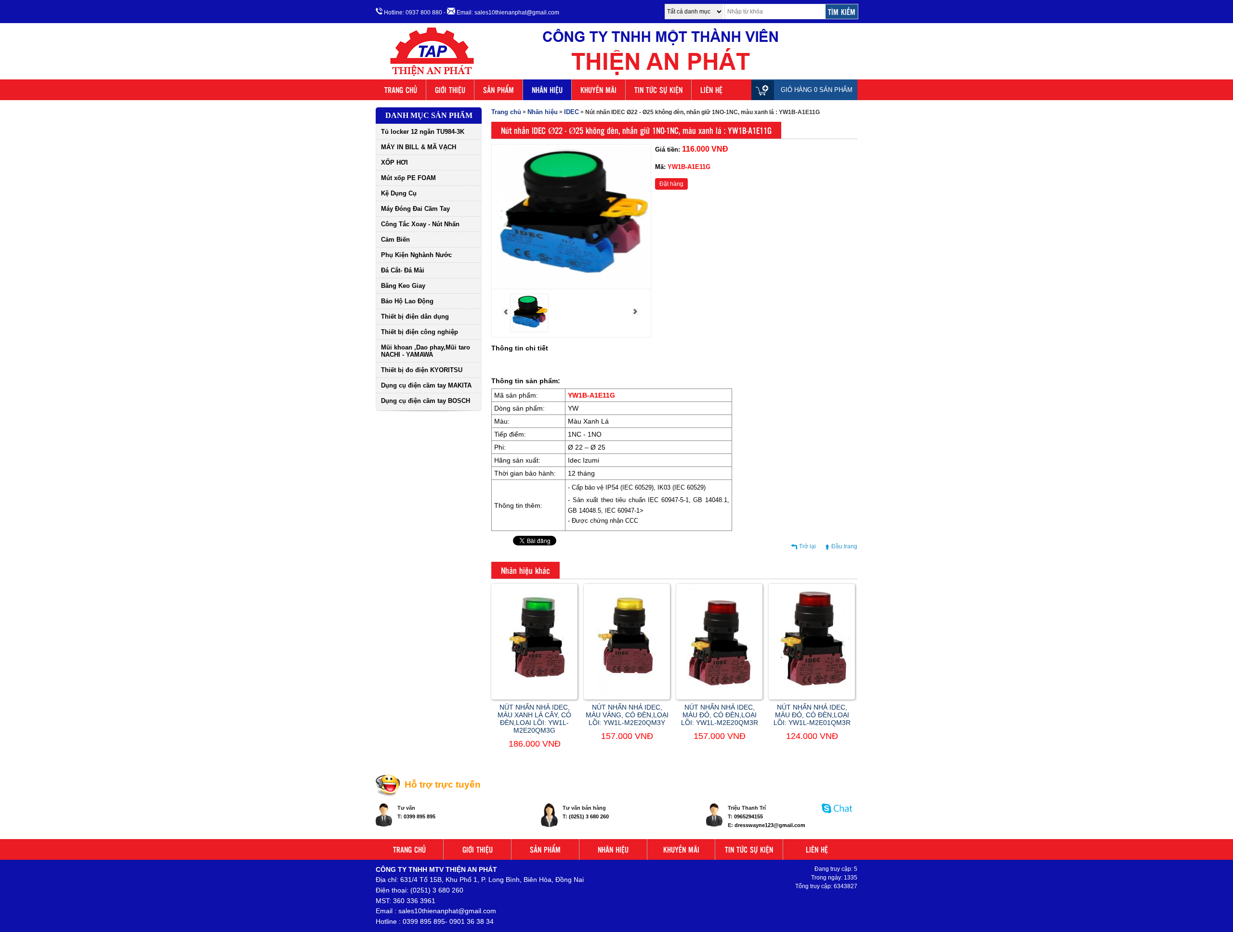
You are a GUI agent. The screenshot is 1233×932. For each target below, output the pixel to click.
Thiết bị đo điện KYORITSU (421, 370)
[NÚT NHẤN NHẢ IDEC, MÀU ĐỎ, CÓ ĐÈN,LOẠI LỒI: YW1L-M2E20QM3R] (719, 693)
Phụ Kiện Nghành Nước (416, 255)
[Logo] (616, 76)
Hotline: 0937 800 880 (412, 12)
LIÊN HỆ (711, 89)
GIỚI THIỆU (450, 89)
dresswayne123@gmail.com (770, 825)
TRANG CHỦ (400, 89)
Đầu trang (844, 546)
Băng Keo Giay (403, 285)
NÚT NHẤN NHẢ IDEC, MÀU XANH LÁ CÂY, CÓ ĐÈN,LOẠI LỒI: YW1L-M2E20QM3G (534, 718)
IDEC (571, 112)
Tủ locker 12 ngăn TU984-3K (422, 131)
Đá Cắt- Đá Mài (402, 270)
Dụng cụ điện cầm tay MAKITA (426, 385)
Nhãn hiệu (542, 112)
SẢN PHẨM (498, 89)
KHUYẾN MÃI (598, 89)
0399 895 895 (419, 816)
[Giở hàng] (765, 89)
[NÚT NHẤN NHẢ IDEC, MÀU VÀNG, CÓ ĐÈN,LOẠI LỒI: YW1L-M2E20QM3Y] (627, 693)
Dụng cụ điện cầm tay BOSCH (425, 400)
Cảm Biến (395, 239)
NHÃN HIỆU (547, 89)
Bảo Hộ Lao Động (407, 301)
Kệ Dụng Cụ (399, 193)
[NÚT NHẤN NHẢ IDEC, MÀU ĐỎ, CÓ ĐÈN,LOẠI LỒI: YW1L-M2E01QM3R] (812, 693)
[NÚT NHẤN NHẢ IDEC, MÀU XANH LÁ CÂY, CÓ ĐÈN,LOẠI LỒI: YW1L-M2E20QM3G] (534, 693)
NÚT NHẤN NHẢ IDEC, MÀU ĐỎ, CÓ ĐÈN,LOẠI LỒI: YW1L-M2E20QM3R (719, 714)
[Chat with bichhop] (837, 818)
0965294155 (748, 816)
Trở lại (807, 546)
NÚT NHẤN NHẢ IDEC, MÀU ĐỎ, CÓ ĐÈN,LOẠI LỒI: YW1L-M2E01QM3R (812, 714)
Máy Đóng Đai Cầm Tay (415, 208)
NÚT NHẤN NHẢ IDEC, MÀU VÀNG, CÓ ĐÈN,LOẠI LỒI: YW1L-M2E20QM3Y (627, 714)
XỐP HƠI (394, 162)
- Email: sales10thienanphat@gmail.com (501, 12)
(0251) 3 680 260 (589, 816)
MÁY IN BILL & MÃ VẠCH (418, 147)
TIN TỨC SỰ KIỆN (658, 89)
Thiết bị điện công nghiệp (419, 332)
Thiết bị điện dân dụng (415, 316)
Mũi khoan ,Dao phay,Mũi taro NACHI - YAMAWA (425, 351)
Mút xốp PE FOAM (408, 177)
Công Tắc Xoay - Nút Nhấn (420, 224)
